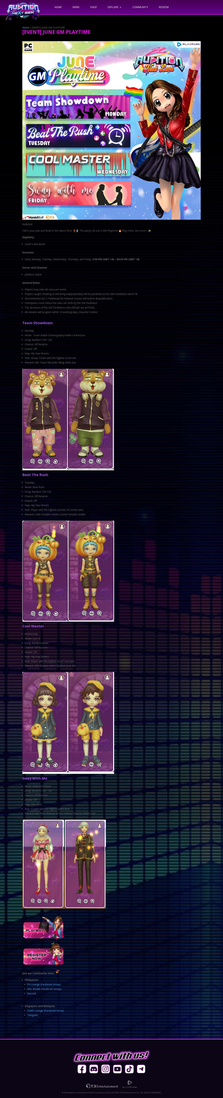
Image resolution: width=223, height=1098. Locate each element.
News (75, 7)
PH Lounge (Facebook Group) (44, 984)
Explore (113, 7)
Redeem (164, 7)
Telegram (32, 1015)
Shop (93, 7)
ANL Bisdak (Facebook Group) (44, 989)
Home (58, 7)
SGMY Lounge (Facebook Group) (45, 1010)
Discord (31, 993)
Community (140, 7)
